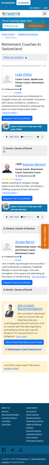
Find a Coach (8, 34)
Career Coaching (32, 414)
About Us (5, 411)
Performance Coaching (34, 440)
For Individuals (23, 2)
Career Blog (6, 424)
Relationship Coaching (34, 421)
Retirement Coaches (28, 34)
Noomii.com (23, 459)
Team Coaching (32, 437)
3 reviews (18, 179)
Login (45, 7)
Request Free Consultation (17, 118)
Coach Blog (6, 421)
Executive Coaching (33, 431)
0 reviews (18, 92)
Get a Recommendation (10, 414)
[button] (20, 89)
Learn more (21, 336)
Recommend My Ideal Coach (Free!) (24, 342)
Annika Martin (25, 242)
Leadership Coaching (34, 434)
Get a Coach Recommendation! (30, 306)
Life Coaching (31, 411)
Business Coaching (33, 418)
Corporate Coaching (9, 418)
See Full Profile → (10, 112)
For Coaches (34, 7)
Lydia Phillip (23, 74)
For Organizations (8, 2)
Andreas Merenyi (34, 164)
